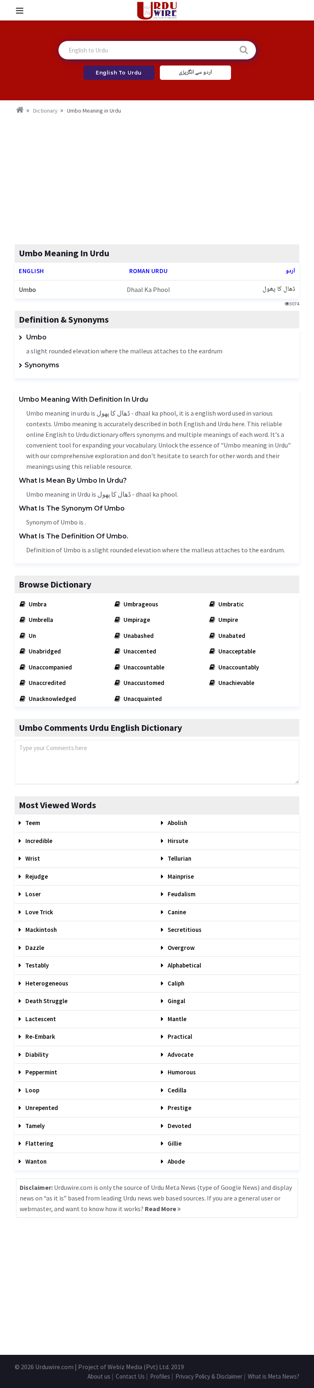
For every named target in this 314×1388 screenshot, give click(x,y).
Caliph (175, 983)
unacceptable (236, 651)
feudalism (180, 894)
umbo (27, 289)
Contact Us (130, 1376)
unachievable (235, 683)
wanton (35, 1161)
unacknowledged (51, 699)
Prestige (178, 1108)
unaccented (139, 651)
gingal (175, 1001)
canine (176, 912)
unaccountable (143, 667)
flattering (39, 1143)
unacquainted (142, 699)
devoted (178, 1126)
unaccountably (238, 667)
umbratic (230, 604)
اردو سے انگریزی (195, 72)
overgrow (180, 948)
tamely (34, 1126)
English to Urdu (119, 73)
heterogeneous (46, 983)
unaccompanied (49, 667)
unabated (231, 636)
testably (36, 965)
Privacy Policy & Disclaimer (208, 1376)
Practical (179, 1036)
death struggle (45, 1001)
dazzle (34, 948)
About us (98, 1376)
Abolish (176, 823)
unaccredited (46, 683)
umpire (227, 620)
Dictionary (45, 110)
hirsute (177, 841)
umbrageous (140, 604)
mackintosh (40, 930)
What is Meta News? (273, 1376)
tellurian (178, 858)
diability (36, 1054)
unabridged (44, 651)
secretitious (184, 930)
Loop (31, 1090)
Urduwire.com (54, 1367)
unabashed (138, 636)
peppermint (40, 1072)
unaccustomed (143, 683)
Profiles (160, 1376)
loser (32, 894)
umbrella (40, 620)
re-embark (39, 1036)
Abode (175, 1161)
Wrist (32, 858)
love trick (38, 912)
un (31, 636)
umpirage (136, 620)
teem (32, 823)
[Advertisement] (157, 177)
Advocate (179, 1054)
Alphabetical (183, 965)
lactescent (40, 1019)
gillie (174, 1143)
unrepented (41, 1108)
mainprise (180, 876)
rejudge (36, 876)
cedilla (176, 1090)
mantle (176, 1019)
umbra (37, 604)
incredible (38, 841)
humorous (181, 1072)
